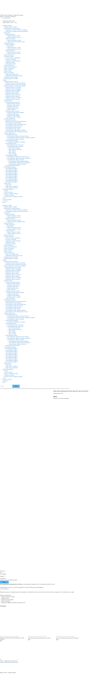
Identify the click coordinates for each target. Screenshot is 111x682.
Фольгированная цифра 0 (11, 168)
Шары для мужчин (10, 50)
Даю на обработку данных (9, 580)
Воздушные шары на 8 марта (12, 91)
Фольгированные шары (9, 388)
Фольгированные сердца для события (17, 164)
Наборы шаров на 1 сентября (11, 78)
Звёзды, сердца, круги (9, 133)
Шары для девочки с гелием (13, 35)
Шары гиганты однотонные (12, 187)
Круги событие (12, 152)
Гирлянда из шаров (10, 62)
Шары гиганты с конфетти (12, 186)
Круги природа (12, 150)
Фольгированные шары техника (13, 128)
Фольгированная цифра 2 (11, 171)
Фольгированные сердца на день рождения (18, 161)
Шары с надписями (10, 118)
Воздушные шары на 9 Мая (12, 93)
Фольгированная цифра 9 (11, 181)
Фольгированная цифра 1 (11, 170)
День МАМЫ (10, 46)
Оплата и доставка (7, 199)
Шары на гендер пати (9, 55)
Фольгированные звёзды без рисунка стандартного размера (21, 137)
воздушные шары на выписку (11, 81)
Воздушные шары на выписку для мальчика (16, 84)
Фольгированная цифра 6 (11, 177)
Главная (2, 388)
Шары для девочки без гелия (14, 37)
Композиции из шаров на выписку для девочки (16, 29)
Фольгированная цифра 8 (11, 180)
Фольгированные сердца (11, 155)
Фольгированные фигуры (10, 119)
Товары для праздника (8, 189)
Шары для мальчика (10, 38)
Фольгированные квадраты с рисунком (16, 142)
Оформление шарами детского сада (14, 75)
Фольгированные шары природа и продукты (16, 130)
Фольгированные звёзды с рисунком (15, 139)
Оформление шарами (11, 63)
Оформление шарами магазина (13, 60)
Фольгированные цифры (10, 167)
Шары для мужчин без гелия (13, 53)
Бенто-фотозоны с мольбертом (13, 57)
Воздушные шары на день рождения (15, 112)
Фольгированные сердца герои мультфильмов (19, 162)
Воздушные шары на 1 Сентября (13, 87)
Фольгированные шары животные (13, 127)
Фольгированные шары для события (14, 125)
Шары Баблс (9, 184)
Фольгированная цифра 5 (11, 176)
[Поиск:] (6, 386)
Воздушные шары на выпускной (13, 94)
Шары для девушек (10, 44)
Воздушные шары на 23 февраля (13, 90)
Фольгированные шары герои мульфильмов (16, 124)
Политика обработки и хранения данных (9, 662)
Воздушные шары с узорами (13, 117)
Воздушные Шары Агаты (13, 108)
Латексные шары (8, 100)
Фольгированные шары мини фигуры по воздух (17, 131)
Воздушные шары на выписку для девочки (15, 83)
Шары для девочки (10, 34)
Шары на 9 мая (7, 71)
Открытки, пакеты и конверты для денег (13, 196)
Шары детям (7, 32)
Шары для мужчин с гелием (13, 52)
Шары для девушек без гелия (14, 49)
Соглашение (3, 578)
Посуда (6, 190)
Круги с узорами (12, 153)
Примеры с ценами (7, 25)
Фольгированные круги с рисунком (15, 146)
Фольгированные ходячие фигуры (13, 122)
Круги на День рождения (14, 147)
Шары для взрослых (9, 43)
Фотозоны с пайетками (11, 59)
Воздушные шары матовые (13, 105)
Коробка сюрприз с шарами (10, 26)
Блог (4, 202)
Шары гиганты (7, 183)
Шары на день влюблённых (10, 66)
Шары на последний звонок (12, 74)
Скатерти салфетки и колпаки (11, 193)
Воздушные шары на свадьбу (11, 77)
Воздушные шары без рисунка (13, 102)
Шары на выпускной (9, 72)
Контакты (5, 201)
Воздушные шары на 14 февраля (13, 88)
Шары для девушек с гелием (13, 47)
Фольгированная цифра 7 (11, 178)
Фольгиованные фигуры (20, 388)
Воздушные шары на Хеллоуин (13, 99)
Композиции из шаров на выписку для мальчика (17, 31)
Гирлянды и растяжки (9, 195)
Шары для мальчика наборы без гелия (16, 41)
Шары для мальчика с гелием (14, 40)
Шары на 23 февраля (9, 68)
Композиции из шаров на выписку (12, 28)
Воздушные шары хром (12, 106)
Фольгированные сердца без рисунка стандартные (18, 158)
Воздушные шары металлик (13, 103)
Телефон (2, 576)
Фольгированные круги (11, 143)
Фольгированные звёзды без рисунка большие (18, 136)
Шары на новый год (8, 65)
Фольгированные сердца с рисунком (15, 159)
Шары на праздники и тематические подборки (14, 85)
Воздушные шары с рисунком (12, 111)
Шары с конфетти (11, 109)
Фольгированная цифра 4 (11, 174)
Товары (4, 80)
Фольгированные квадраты (12, 140)
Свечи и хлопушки (8, 192)
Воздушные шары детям (12, 114)
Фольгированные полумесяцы (12, 165)
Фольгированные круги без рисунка (15, 145)
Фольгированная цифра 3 (11, 173)
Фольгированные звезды (11, 134)
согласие (5, 580)
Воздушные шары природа (13, 115)
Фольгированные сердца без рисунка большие (18, 156)
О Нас (4, 198)
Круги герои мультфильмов (15, 149)
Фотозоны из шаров (8, 56)
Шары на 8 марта (8, 69)
